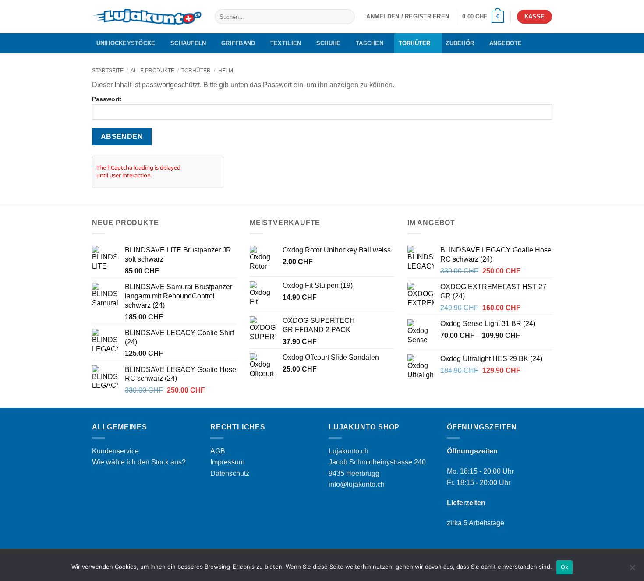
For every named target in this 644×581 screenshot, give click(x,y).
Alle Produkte (152, 70)
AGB (217, 451)
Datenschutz (229, 473)
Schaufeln (188, 43)
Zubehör (460, 43)
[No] (632, 570)
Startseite (108, 70)
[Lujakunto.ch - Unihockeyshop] (147, 16)
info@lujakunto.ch (357, 484)
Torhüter (415, 43)
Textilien (285, 43)
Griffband (238, 43)
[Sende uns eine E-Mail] (546, 43)
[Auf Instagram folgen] (534, 43)
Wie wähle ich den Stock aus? (139, 462)
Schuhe (328, 43)
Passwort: (107, 99)
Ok (565, 566)
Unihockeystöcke (126, 43)
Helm (225, 70)
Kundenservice (115, 451)
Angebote (505, 43)
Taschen (369, 43)
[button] (407, 17)
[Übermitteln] (347, 16)
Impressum (227, 462)
